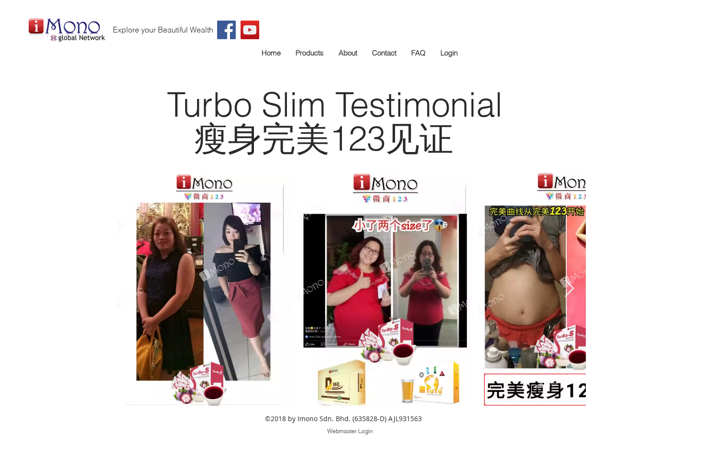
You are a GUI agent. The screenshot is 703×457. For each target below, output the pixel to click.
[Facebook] (226, 30)
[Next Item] (569, 289)
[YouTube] (250, 30)
